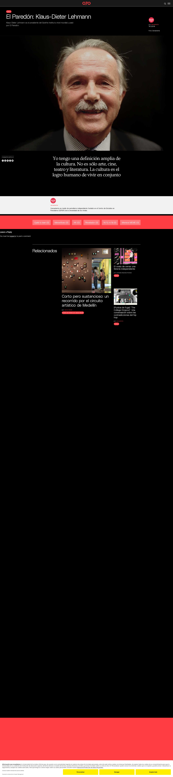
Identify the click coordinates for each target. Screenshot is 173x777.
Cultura (9, 11)
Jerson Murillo (68, 310)
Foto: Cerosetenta (154, 30)
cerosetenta (154, 24)
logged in (13, 236)
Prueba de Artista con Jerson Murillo (72, 312)
